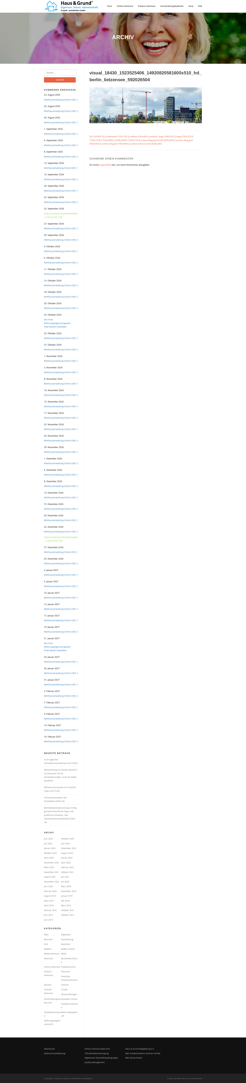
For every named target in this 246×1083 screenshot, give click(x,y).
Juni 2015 (48, 915)
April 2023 (49, 857)
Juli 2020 (65, 881)
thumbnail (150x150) (117, 136)
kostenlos (65, 944)
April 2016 (49, 905)
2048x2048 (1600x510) (126, 140)
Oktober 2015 (67, 910)
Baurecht (48, 939)
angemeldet (105, 164)
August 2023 (67, 853)
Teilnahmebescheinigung (97, 1053)
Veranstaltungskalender (172, 6)
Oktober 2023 (50, 853)
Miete (63, 953)
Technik (64, 984)
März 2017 (49, 900)
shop (190, 6)
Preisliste (65, 971)
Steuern (48, 984)
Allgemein (66, 934)
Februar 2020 (50, 891)
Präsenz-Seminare (146, 6)
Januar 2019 (66, 896)
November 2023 (68, 848)
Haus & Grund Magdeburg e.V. (139, 1048)
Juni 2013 (48, 919)
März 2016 (66, 905)
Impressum (49, 1048)
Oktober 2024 (67, 838)
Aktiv (46, 934)
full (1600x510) (96, 136)
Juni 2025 (48, 838)
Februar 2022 (67, 867)
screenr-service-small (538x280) (146, 143)
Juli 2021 (65, 876)
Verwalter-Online (69, 999)
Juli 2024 (48, 843)
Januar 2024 (49, 848)
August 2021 (50, 876)
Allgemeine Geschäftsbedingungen (101, 1057)
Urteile (64, 989)
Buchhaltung (67, 939)
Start (109, 6)
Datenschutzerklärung (54, 1053)
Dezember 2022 (51, 862)
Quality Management (95, 1062)
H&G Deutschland (133, 1057)
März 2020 (66, 886)
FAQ (200, 6)
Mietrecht (48, 958)
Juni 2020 (48, 886)
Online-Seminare (125, 6)
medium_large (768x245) (161, 136)
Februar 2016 (50, 910)
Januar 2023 (66, 857)
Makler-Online (68, 949)
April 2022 (66, 862)
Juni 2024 (65, 843)
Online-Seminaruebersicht (97, 1048)
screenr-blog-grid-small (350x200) (157, 140)
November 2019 (68, 891)
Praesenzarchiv (68, 966)
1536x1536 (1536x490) (101, 140)
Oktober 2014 (67, 915)
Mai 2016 (65, 900)
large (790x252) (184, 136)
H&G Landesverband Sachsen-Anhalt (142, 1053)
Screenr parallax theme (176, 1078)
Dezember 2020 (51, 881)
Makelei (47, 949)
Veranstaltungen (69, 994)
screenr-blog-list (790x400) (115, 143)
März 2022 (49, 867)
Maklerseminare (52, 953)
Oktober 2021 (67, 872)
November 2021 (51, 872)
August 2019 (50, 896)
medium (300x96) (138, 136)
